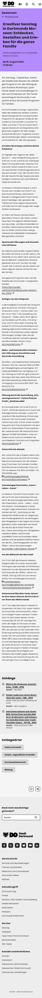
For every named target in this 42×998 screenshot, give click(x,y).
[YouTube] (30, 845)
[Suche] (36, 817)
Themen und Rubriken (12, 867)
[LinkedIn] (37, 845)
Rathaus (5, 879)
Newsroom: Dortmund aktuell (15, 871)
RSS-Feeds (7, 944)
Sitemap (6, 927)
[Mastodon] (17, 845)
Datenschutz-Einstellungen (14, 972)
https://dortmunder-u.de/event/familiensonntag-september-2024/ (19, 290)
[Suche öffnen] (33, 4)
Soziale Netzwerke (10, 903)
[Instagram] (10, 845)
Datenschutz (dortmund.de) (15, 964)
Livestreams (7, 907)
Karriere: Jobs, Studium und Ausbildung (19, 899)
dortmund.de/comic (11, 344)
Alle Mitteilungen (11, 17)
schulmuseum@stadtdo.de (16, 476)
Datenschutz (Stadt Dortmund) (16, 968)
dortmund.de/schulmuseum (14, 479)
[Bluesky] (23, 845)
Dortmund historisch (15, 762)
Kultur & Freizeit (13, 747)
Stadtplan (6, 931)
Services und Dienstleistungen (15, 863)
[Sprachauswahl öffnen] (20, 4)
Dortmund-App (9, 891)
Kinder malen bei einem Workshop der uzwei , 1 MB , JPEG (21, 696)
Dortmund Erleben (10, 875)
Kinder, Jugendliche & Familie (20, 754)
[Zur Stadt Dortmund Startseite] (8, 4)
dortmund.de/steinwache (13, 389)
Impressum (7, 960)
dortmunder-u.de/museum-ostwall (18, 548)
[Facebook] (4, 845)
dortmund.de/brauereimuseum (17, 587)
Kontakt (5, 956)
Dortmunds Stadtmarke (13, 915)
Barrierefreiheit (9, 940)
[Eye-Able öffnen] (27, 4)
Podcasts (6, 911)
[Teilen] (37, 789)
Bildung (8, 769)
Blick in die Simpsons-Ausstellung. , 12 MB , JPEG (21, 685)
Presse (5, 895)
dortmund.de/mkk (10, 443)
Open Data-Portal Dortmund (15, 936)
